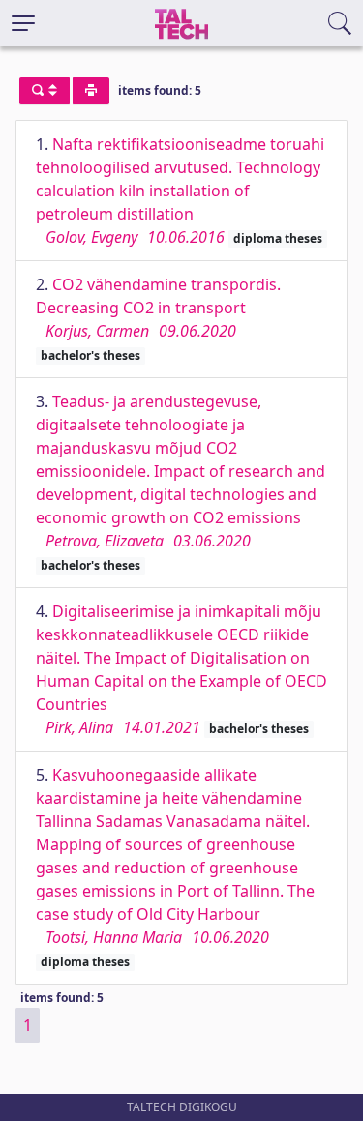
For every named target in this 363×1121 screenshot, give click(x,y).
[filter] (44, 90)
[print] (91, 90)
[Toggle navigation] (23, 23)
